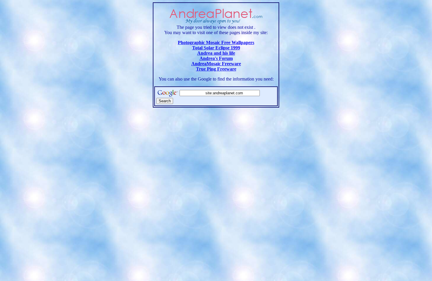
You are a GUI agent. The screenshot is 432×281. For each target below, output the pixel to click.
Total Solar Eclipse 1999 (216, 47)
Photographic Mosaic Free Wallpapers (216, 42)
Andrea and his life (216, 53)
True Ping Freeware (216, 68)
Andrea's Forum (216, 58)
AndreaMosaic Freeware (216, 63)
